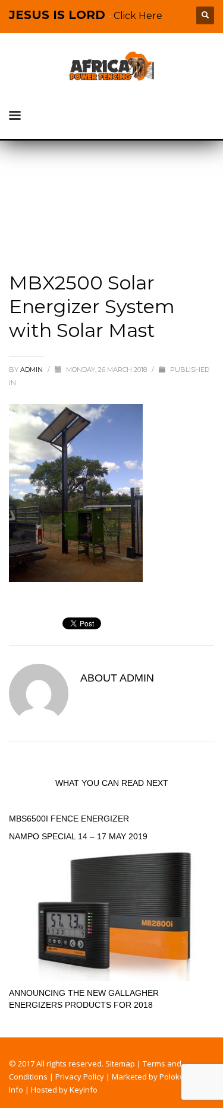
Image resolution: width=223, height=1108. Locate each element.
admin (32, 369)
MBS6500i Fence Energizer (69, 818)
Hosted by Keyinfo (64, 1089)
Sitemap (120, 1063)
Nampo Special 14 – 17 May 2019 (78, 836)
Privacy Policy (79, 1076)
